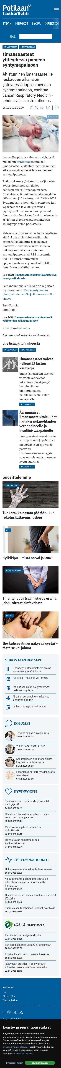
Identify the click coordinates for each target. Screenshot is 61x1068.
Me (4, 991)
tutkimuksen (25, 161)
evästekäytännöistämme (16, 1046)
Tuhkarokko (12, 485)
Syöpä (36, 23)
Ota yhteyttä (9, 996)
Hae (13, 36)
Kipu (8, 530)
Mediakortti (8, 987)
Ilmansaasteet (10, 47)
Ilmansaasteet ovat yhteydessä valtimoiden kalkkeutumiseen (27, 319)
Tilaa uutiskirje (10, 1000)
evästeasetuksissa (23, 1053)
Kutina (9, 615)
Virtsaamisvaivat (14, 570)
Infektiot (51, 23)
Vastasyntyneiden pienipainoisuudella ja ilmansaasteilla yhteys (28, 294)
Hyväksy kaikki (40, 1062)
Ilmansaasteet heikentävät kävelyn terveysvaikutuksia (30, 276)
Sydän (7, 23)
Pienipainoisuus (27, 47)
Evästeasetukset (14, 1062)
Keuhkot (21, 23)
